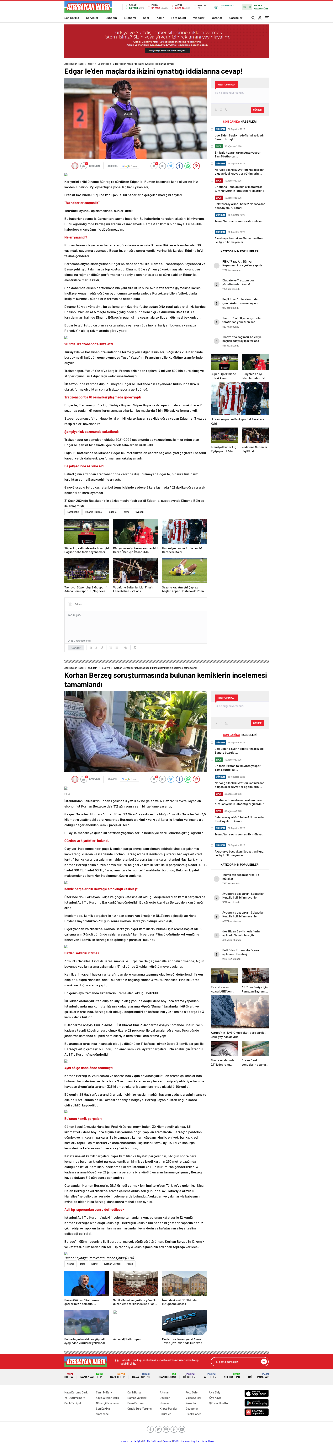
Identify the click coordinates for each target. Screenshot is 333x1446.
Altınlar (164, 1392)
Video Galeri (193, 1397)
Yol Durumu (232, 1376)
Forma (126, 511)
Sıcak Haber (193, 1414)
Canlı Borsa (134, 1392)
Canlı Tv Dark (104, 1392)
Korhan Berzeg (112, 1263)
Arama (70, 1263)
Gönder (76, 647)
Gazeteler (235, 17)
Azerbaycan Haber (74, 63)
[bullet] (116, 647)
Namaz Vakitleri (91, 1376)
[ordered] (111, 647)
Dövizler (165, 1397)
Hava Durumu (141, 1376)
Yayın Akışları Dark (107, 1397)
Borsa (68, 1376)
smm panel (102, 1414)
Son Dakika (71, 17)
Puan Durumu (167, 1376)
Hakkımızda (125, 1441)
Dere (82, 1263)
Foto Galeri (178, 17)
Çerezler (167, 1441)
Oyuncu (139, 511)
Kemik (94, 1263)
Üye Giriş (214, 1392)
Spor (146, 17)
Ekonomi (130, 17)
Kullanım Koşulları (190, 1441)
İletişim (138, 1441)
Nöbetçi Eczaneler (107, 1403)
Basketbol (103, 63)
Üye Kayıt (215, 1397)
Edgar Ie (112, 511)
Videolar (198, 17)
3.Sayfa (106, 667)
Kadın (160, 17)
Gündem (111, 17)
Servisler (92, 17)
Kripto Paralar (258, 1376)
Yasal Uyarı (208, 1441)
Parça (129, 1263)
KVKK (176, 1441)
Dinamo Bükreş (93, 511)
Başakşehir (73, 511)
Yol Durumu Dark (74, 1397)
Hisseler (189, 1376)
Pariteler (209, 1376)
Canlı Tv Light (72, 1403)
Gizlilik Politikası (152, 1441)
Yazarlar (217, 17)
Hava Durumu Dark (76, 1392)
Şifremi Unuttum (219, 1403)
